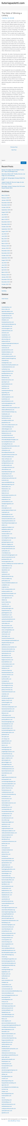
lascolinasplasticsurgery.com (9, 952)
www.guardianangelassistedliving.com (11, 1025)
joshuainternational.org (7, 901)
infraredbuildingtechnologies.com (10, 439)
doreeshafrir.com (6, 704)
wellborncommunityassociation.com (11, 407)
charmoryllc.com (6, 634)
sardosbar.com (5, 490)
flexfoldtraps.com (6, 922)
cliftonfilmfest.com (6, 469)
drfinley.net (4, 1074)
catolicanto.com (6, 574)
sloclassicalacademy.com (8, 651)
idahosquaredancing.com (8, 484)
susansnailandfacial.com (8, 903)
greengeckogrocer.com (7, 542)
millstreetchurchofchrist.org (8, 1053)
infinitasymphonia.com (7, 683)
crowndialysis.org (6, 552)
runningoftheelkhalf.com (8, 914)
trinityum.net (5, 1001)
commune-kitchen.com (7, 674)
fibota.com (4, 1018)
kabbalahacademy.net (7, 529)
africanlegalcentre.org (7, 685)
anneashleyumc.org (7, 931)
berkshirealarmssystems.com (9, 495)
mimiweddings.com (6, 1102)
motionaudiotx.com (6, 1095)
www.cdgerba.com (6, 1020)
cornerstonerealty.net (7, 988)
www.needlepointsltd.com (8, 948)
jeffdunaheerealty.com (7, 916)
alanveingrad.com (6, 760)
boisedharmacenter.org (7, 595)
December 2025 (6, 202)
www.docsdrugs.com (7, 941)
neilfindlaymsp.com (6, 815)
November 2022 (6, 282)
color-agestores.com (7, 597)
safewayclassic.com (7, 354)
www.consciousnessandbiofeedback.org (12, 991)
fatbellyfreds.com (6, 1012)
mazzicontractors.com (7, 1003)
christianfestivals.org (7, 753)
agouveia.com (5, 1085)
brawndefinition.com (7, 661)
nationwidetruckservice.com (9, 803)
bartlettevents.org (6, 418)
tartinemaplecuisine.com (8, 732)
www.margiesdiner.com (7, 944)
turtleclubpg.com (6, 805)
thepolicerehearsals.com (8, 642)
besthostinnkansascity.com (8, 1104)
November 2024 (6, 224)
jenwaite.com (5, 1067)
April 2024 (4, 241)
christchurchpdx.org (7, 670)
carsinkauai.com (6, 1050)
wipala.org (4, 599)
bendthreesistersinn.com (8, 785)
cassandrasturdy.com (7, 617)
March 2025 (5, 219)
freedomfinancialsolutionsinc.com (10, 920)
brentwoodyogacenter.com (8, 961)
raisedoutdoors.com (7, 473)
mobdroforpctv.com (7, 614)
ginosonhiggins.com (7, 762)
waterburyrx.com (6, 824)
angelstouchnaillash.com (8, 527)
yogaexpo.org (5, 587)
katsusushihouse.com (7, 687)
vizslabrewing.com (6, 497)
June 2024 (4, 236)
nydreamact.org (6, 369)
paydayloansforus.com (7, 349)
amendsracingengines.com (8, 924)
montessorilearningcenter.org (9, 1038)
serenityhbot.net (6, 899)
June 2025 (4, 217)
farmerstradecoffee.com (8, 879)
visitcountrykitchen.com (8, 756)
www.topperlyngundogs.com (9, 911)
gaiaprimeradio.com (7, 741)
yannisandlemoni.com (7, 501)
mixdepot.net (5, 982)
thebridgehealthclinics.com (8, 869)
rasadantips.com (6, 335)
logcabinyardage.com (7, 882)
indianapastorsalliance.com (8, 830)
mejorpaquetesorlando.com (8, 520)
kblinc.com (4, 505)
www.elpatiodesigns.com (8, 1014)
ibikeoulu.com (5, 713)
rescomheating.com (7, 1100)
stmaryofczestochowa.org (8, 717)
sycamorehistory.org (7, 986)
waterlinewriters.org (7, 871)
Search (3, 160)
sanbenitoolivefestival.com (8, 619)
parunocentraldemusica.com (9, 1023)
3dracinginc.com (6, 636)
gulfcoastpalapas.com (7, 867)
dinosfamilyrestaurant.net (8, 437)
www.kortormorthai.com (8, 926)
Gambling (4, 18)
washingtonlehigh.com (7, 969)
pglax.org (4, 775)
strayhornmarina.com (7, 657)
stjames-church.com (7, 700)
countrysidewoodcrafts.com (9, 356)
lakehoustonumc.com (7, 892)
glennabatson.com (6, 655)
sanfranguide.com (6, 632)
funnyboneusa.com (6, 790)
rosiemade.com (5, 512)
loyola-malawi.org (6, 602)
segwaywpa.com (6, 864)
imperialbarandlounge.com (8, 471)
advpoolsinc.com (6, 826)
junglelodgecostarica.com (8, 751)
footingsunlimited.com (7, 937)
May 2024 (4, 238)
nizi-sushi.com (5, 736)
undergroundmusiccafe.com (9, 1108)
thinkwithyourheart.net (7, 476)
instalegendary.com (7, 362)
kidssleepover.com (6, 345)
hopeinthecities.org (6, 610)
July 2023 (4, 262)
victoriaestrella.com (7, 809)
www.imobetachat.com (7, 886)
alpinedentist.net (6, 394)
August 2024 (5, 231)
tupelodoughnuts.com (7, 514)
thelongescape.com (7, 747)
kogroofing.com (5, 392)
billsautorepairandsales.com (9, 1033)
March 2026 (5, 195)
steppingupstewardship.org (8, 965)
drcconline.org (5, 820)
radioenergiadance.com (7, 397)
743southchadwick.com (8, 456)
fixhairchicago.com (6, 837)
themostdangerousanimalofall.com (10, 640)
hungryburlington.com (7, 728)
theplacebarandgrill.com (8, 822)
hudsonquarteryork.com (8, 1016)
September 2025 (6, 209)
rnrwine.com (5, 1078)
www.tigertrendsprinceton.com (9, 907)
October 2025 (5, 207)
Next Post (14, 150)
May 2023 (4, 267)
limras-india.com (6, 309)
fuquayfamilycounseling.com (9, 1082)
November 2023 (6, 253)
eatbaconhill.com (6, 341)
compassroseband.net (7, 850)
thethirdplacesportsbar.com (8, 1006)
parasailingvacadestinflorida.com (10, 1055)
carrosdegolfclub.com (7, 443)
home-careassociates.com (8, 589)
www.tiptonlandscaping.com (9, 963)
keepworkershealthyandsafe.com (10, 364)
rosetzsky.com (5, 694)
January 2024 (5, 248)
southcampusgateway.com (8, 403)
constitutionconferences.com (9, 841)
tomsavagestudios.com (7, 561)
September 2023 (6, 257)
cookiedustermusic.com (8, 792)
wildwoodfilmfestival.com (8, 409)
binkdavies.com (5, 668)
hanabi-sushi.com (6, 973)
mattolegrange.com (6, 749)
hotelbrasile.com (6, 414)
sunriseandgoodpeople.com (8, 781)
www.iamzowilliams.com (8, 993)
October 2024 (5, 226)
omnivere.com (5, 332)
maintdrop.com (5, 386)
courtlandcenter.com (7, 813)
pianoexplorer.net (6, 997)
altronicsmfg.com (6, 339)
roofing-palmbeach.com (8, 461)
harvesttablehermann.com (8, 441)
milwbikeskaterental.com (8, 768)
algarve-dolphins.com (7, 758)
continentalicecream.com (8, 664)
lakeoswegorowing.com (7, 1080)
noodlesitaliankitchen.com (8, 367)
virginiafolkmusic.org (7, 565)
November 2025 (6, 205)
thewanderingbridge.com (8, 721)
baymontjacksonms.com (8, 770)
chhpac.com (5, 1091)
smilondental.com (6, 531)
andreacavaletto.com (7, 591)
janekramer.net (5, 734)
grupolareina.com (6, 422)
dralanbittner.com (6, 499)
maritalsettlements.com (7, 766)
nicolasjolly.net (5, 681)
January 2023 (5, 277)
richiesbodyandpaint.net (8, 313)
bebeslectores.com (6, 433)
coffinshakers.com (6, 715)
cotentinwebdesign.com (8, 426)
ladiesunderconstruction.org (9, 431)
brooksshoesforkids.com (8, 858)
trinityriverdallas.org (7, 578)
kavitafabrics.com (6, 796)
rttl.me (3, 1097)
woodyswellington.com (7, 1010)
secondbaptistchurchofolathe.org (10, 1087)
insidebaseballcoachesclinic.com (10, 1048)
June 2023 (4, 265)
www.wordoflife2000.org (8, 482)
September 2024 (6, 229)
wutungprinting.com (7, 764)
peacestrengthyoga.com (8, 918)
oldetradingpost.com (7, 429)
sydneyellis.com (6, 550)
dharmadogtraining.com (8, 1093)
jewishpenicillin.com (7, 559)
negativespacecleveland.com (9, 777)
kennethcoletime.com (7, 726)
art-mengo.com (5, 738)
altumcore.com (5, 852)
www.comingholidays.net (8, 629)
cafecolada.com (6, 623)
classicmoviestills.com (7, 621)
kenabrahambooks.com (7, 672)
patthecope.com (6, 843)
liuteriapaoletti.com (13, 3)
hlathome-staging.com (7, 544)
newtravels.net (5, 347)
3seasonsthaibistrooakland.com (10, 582)
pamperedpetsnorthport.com (9, 510)
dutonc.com (5, 745)
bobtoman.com (5, 388)
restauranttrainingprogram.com (9, 555)
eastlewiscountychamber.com (9, 647)
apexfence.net (5, 1112)
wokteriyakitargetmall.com (8, 546)
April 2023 (4, 269)
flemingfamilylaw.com (7, 1076)
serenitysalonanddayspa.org (9, 324)
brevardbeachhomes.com (8, 452)
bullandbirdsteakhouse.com (8, 950)
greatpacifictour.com (7, 807)
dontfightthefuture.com (7, 463)
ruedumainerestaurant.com (8, 691)
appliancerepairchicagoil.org (9, 358)
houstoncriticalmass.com (8, 638)
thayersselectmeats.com (8, 860)
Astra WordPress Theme (14, 1120)
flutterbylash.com (6, 1061)
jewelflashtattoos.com (7, 373)
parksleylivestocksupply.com (9, 593)
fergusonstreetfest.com (7, 1040)
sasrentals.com (5, 535)
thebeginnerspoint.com (7, 627)
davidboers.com (6, 884)
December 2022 (6, 279)
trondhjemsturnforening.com (9, 1027)
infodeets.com (5, 320)
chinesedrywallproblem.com (9, 783)
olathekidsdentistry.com (8, 516)
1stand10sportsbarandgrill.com (9, 523)
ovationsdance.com (7, 567)
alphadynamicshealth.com (8, 1059)
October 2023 (5, 255)
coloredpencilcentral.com (8, 467)
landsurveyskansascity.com (9, 933)
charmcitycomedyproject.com (9, 706)
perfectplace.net (6, 580)
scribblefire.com (6, 585)
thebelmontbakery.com (7, 352)
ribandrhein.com (6, 570)
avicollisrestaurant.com (7, 818)
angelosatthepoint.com (7, 828)
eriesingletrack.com (6, 508)
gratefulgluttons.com (7, 612)
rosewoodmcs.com (6, 984)
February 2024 (5, 245)
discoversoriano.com (7, 625)
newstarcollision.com (7, 533)
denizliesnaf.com (6, 839)
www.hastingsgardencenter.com (10, 995)
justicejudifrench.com (7, 719)
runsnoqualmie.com (6, 939)
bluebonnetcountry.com (8, 379)
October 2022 (5, 284)
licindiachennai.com (7, 315)
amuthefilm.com (6, 676)
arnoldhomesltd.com (7, 465)
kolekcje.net (5, 572)
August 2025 (5, 212)
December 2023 (6, 250)
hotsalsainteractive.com (8, 322)
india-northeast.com (7, 458)
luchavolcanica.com (7, 798)
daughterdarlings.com (7, 317)
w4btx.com (4, 525)
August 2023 (5, 260)
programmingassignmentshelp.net (10, 343)
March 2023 (5, 272)
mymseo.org (5, 1089)
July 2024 (4, 234)
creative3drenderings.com (8, 877)
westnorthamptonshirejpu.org (9, 411)
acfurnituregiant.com (7, 328)
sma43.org (4, 956)
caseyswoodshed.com (7, 835)
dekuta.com (5, 978)
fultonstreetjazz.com (7, 416)
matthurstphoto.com (7, 1044)
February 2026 (5, 197)
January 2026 (5, 200)
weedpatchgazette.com (8, 503)
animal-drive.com (6, 854)
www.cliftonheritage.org (8, 954)
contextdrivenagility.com (8, 711)
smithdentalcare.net (7, 1106)
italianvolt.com (5, 493)
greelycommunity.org (7, 689)
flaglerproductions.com (7, 659)
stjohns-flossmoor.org (7, 788)
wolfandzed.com (6, 976)
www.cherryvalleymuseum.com (9, 424)
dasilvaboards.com (6, 653)
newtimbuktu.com (6, 337)
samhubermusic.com (7, 1110)
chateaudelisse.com (7, 405)
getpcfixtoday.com (6, 375)
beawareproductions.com (8, 708)
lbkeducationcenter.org (7, 576)
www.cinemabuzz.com (7, 980)
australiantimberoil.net (7, 435)
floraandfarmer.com (7, 448)
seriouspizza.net (6, 847)
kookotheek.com (6, 399)
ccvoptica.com (5, 967)
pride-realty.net (5, 1057)
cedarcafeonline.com (7, 326)
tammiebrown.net (6, 743)
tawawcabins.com (6, 486)
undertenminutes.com (7, 330)
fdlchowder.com (6, 946)
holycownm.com (6, 800)
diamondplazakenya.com (8, 1029)
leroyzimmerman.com (7, 1072)
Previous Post (13, 147)
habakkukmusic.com (7, 894)
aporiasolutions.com (7, 862)
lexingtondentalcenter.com (8, 548)
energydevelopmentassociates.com (11, 446)
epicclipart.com (5, 382)
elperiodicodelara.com (7, 311)
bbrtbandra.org (5, 377)
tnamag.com (5, 856)
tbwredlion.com (5, 1031)
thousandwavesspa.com (8, 811)
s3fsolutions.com (6, 450)
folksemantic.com (6, 488)
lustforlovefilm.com (6, 679)
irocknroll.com (5, 480)
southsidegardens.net (7, 999)
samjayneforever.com (7, 1042)
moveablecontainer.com (8, 420)
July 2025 (4, 214)
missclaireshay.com (7, 307)
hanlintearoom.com (6, 1063)
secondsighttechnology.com (9, 537)
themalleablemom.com (7, 723)
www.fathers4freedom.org (8, 909)
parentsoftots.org (6, 875)
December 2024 (6, 221)
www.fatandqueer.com (7, 929)
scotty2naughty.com (7, 702)
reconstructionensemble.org (9, 794)
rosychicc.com (5, 604)
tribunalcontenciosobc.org (8, 649)
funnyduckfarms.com (7, 1065)
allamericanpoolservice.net (8, 557)
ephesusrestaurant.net (7, 1008)
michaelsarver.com (6, 540)
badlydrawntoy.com (7, 890)
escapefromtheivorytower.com (9, 454)
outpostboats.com (6, 606)
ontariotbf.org (5, 360)
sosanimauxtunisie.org (7, 390)
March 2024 (5, 243)
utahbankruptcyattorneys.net (9, 478)
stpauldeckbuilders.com (7, 935)
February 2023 (5, 274)
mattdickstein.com (6, 888)
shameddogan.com (6, 873)
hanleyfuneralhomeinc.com (8, 518)
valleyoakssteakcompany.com (9, 832)
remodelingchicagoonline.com (9, 958)
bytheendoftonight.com (7, 608)
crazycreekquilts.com (7, 666)
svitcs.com (4, 845)
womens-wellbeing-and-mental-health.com (12, 563)
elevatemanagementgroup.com (9, 1070)
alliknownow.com (6, 644)
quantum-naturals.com (7, 1035)
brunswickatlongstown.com (8, 730)
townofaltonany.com (7, 773)
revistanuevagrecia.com (8, 698)
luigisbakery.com (6, 971)
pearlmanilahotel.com (7, 384)
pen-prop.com (5, 905)
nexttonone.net (5, 897)
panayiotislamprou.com (7, 401)
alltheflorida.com (6, 1046)
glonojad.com (5, 696)
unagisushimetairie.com (7, 371)
